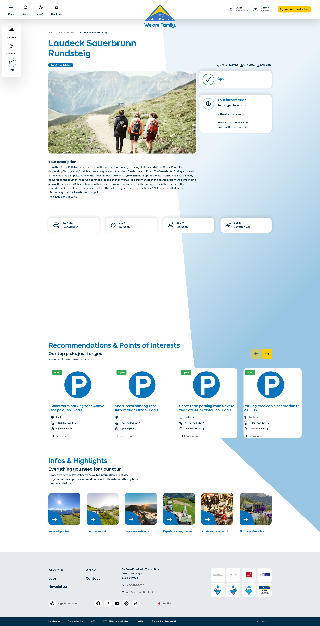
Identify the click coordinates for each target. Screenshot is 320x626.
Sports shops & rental (214, 531)
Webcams (11, 37)
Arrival (92, 570)
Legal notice (54, 621)
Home (51, 33)
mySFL (40, 14)
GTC (93, 621)
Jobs (52, 578)
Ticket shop (56, 14)
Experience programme (177, 531)
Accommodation (296, 9)
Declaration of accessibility (165, 621)
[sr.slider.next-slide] (267, 354)
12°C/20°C (11, 54)
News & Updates (58, 531)
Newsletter (58, 586)
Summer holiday (66, 33)
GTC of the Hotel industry (115, 621)
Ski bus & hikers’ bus (252, 531)
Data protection (76, 621)
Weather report (96, 531)
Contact (93, 578)
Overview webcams (137, 531)
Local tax (140, 621)
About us (56, 570)
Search (25, 14)
